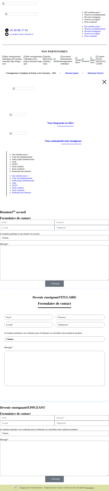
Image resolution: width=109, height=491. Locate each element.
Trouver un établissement (94, 29)
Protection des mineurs (21, 171)
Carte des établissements (22, 178)
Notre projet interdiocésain (23, 159)
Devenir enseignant (92, 31)
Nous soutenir (18, 188)
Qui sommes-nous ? (92, 26)
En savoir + (90, 488)
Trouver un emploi (92, 33)
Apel (14, 183)
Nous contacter (90, 22)
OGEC (15, 185)
